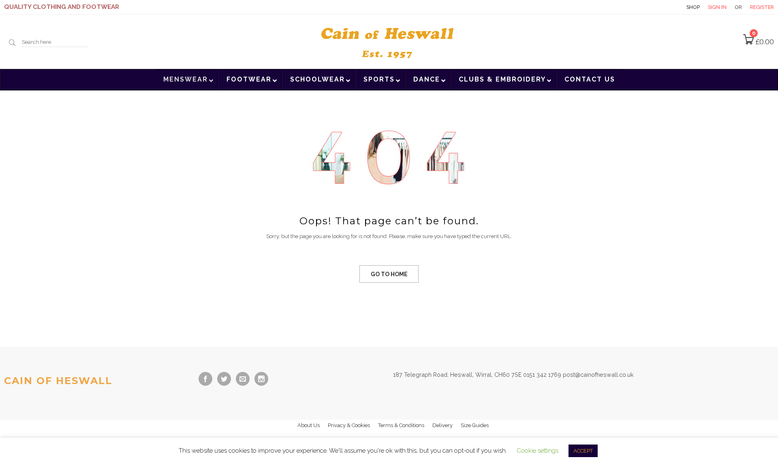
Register (762, 7)
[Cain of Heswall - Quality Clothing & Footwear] (389, 41)
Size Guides (475, 425)
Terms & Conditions (401, 425)
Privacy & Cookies (349, 425)
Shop (693, 7)
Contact (664, 7)
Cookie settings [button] (537, 450)
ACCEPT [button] (583, 451)
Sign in (717, 7)
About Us (308, 425)
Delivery (442, 425)
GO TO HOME (389, 274)
